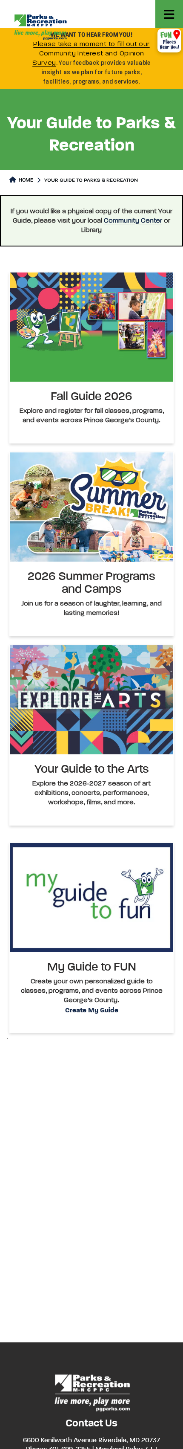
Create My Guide (91, 1010)
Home (25, 180)
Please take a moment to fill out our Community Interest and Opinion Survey (91, 54)
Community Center (133, 220)
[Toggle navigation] (169, 14)
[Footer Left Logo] (92, 1391)
